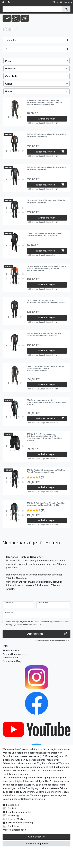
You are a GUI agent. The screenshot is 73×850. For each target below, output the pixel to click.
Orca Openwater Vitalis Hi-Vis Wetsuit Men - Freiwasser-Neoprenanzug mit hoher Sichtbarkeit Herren (46, 268)
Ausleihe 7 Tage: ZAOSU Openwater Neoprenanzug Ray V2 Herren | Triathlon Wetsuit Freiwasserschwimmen (44, 102)
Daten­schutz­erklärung (33, 799)
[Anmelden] (3, 2)
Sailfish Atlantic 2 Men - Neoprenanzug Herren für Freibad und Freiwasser (44, 334)
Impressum (63, 791)
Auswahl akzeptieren (36, 843)
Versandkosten (52, 123)
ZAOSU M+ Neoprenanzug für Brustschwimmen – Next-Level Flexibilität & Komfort (46, 402)
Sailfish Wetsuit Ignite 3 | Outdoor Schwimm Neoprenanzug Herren (46, 168)
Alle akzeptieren (36, 836)
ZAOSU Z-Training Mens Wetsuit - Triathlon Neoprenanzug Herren (46, 504)
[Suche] (66, 9)
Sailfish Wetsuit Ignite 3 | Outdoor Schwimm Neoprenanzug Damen (46, 135)
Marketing (13, 815)
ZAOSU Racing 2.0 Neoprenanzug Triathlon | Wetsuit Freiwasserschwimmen (46, 471)
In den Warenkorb (45, 151)
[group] (14, 109)
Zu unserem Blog (12, 661)
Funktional (13, 826)
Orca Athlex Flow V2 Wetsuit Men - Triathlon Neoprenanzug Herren (46, 201)
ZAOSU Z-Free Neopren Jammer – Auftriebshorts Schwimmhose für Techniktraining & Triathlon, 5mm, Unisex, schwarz (45, 437)
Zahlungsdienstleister (19, 812)
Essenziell (13, 804)
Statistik (12, 808)
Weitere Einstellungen (14, 829)
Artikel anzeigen (46, 118)
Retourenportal (11, 650)
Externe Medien (16, 819)
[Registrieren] (9, 2)
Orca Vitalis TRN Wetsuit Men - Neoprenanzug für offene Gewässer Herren (46, 301)
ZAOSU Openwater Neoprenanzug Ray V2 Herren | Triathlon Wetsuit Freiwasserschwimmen (45, 368)
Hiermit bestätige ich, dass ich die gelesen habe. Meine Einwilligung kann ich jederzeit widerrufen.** (37, 623)
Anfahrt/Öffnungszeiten (15, 654)
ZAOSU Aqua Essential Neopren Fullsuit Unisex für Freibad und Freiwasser (45, 234)
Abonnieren (35, 634)
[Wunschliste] (53, 2)
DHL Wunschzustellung (20, 822)
